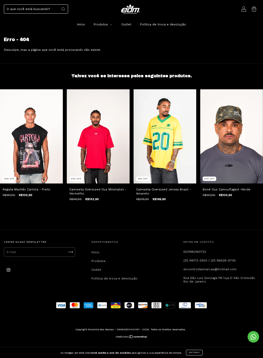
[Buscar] (63, 9)
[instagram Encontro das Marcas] (8, 270)
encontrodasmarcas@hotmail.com (210, 269)
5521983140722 (194, 252)
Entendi (194, 352)
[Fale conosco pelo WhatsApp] (253, 337)
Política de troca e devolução (163, 24)
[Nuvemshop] (132, 337)
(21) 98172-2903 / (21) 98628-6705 (209, 260)
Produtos (101, 24)
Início (81, 24)
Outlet (126, 24)
